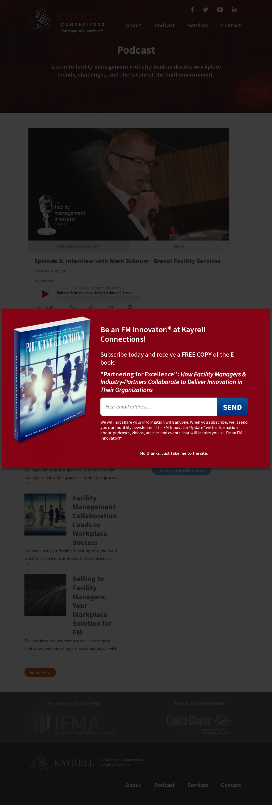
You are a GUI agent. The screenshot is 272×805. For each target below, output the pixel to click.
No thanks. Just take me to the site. (174, 453)
